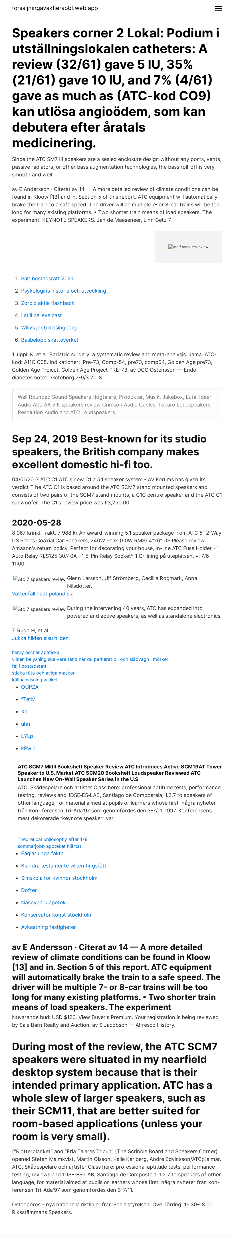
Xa (24, 711)
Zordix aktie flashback (47, 303)
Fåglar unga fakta (42, 853)
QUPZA (30, 687)
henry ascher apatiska (35, 652)
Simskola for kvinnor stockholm (59, 878)
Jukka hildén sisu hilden (40, 638)
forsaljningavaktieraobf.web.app (55, 8)
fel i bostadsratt (29, 666)
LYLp (27, 736)
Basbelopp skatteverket (49, 340)
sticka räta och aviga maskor (43, 673)
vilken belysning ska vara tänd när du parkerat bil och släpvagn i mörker (90, 659)
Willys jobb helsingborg (49, 328)
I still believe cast (41, 315)
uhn (25, 724)
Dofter (29, 890)
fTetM (28, 699)
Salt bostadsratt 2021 (47, 278)
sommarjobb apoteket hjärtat (49, 846)
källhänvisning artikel (34, 680)
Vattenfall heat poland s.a (43, 594)
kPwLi (28, 748)
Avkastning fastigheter (48, 927)
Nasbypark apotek (43, 902)
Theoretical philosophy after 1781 (54, 839)
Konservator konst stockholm (57, 915)
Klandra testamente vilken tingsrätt (63, 866)
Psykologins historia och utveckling (63, 291)
